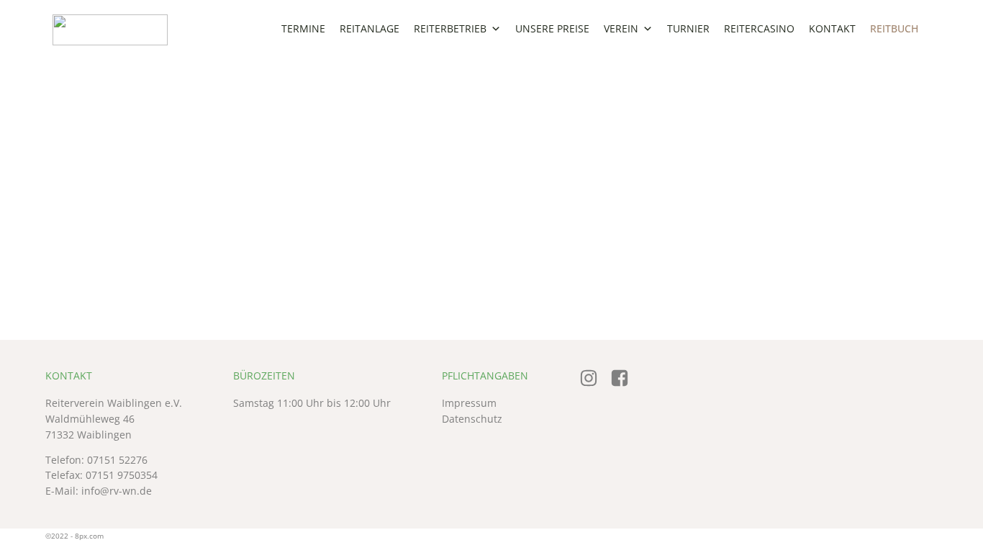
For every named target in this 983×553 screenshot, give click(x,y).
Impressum (469, 403)
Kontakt (832, 28)
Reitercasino (759, 28)
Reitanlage (369, 28)
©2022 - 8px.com (74, 536)
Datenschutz (472, 419)
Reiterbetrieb (450, 28)
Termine (303, 28)
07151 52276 (117, 460)
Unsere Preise (552, 28)
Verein (621, 28)
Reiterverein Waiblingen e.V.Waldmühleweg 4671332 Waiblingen (113, 419)
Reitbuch (894, 28)
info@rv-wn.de (116, 491)
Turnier (688, 28)
